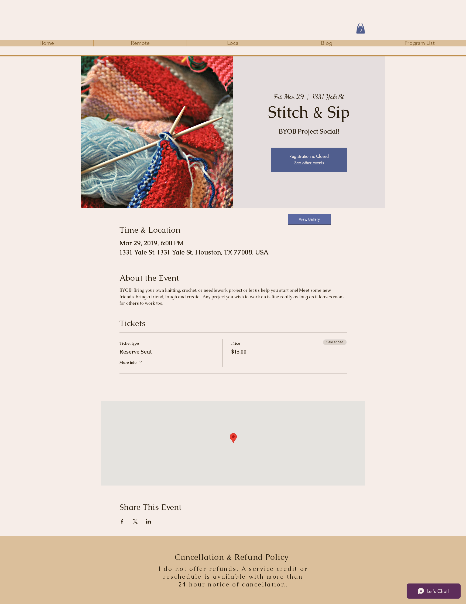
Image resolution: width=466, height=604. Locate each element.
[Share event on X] (135, 521)
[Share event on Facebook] (122, 521)
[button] (360, 28)
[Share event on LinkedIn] (148, 521)
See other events (309, 163)
